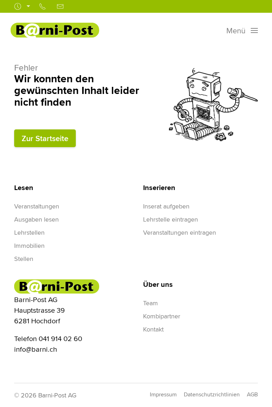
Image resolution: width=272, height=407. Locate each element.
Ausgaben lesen (36, 219)
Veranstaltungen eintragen (179, 232)
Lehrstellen (29, 232)
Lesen (23, 187)
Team (150, 303)
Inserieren (159, 187)
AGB (252, 394)
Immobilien (29, 245)
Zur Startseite (45, 138)
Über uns (158, 284)
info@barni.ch (35, 349)
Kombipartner (161, 316)
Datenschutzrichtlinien (212, 394)
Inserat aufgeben (166, 206)
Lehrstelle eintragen (170, 219)
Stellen (23, 258)
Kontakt (153, 329)
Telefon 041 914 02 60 (48, 338)
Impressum (163, 394)
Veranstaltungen (36, 206)
